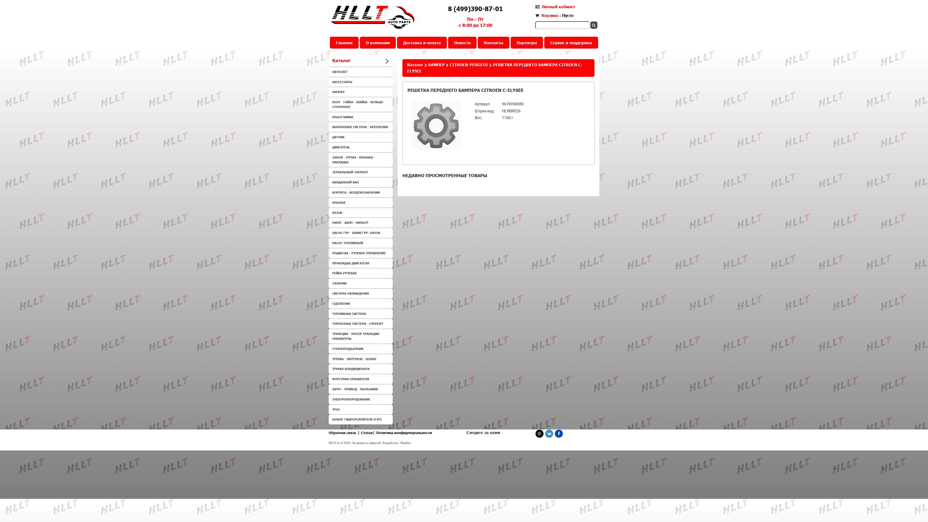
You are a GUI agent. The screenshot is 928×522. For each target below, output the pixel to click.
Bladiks (405, 443)
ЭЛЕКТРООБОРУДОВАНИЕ (351, 399)
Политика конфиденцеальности (404, 433)
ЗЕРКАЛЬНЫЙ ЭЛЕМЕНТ (350, 172)
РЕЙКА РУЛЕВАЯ (344, 273)
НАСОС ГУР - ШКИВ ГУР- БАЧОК (356, 232)
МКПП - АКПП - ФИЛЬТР (350, 222)
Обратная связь (342, 433)
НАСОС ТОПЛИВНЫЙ (347, 243)
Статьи (367, 433)
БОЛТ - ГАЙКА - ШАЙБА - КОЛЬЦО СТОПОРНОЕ (357, 104)
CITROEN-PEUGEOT (469, 64)
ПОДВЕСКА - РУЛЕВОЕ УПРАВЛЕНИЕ (359, 253)
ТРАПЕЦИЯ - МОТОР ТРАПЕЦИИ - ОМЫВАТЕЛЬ (356, 336)
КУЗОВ (337, 212)
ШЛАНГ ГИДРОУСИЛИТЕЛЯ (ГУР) (357, 419)
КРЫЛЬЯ (338, 202)
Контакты (493, 42)
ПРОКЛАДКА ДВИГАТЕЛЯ (350, 263)
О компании (378, 42)
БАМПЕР (338, 92)
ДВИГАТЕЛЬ (341, 147)
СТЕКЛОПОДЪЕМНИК (347, 348)
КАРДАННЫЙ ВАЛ (345, 182)
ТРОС (336, 409)
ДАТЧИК (338, 137)
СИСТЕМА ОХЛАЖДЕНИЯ (350, 293)
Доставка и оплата (422, 42)
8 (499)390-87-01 (475, 8)
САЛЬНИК (339, 283)
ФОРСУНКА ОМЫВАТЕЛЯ (350, 379)
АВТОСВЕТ (339, 71)
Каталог (415, 64)
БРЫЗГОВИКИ (342, 117)
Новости (462, 42)
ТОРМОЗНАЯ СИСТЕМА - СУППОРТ (357, 323)
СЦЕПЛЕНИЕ (341, 303)
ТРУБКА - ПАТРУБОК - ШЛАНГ (354, 359)
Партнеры (527, 42)
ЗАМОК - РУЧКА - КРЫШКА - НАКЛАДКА (353, 160)
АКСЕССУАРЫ (342, 82)
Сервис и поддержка (571, 42)
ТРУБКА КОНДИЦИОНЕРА (351, 368)
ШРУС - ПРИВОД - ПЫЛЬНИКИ (355, 389)
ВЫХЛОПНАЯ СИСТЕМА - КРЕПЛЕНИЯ (360, 127)
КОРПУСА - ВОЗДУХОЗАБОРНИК (356, 192)
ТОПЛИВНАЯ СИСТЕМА (349, 313)
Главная (344, 42)
